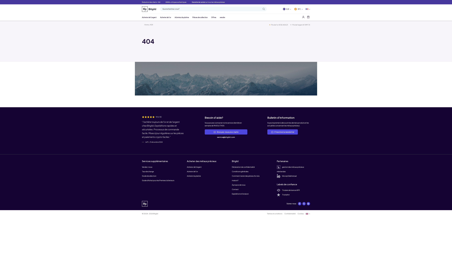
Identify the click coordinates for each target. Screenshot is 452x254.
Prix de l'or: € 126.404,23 (279, 25)
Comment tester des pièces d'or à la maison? (245, 178)
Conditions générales (240, 171)
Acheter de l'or (165, 17)
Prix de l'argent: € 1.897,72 (301, 25)
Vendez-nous (147, 167)
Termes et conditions (274, 214)
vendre (222, 17)
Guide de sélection (149, 176)
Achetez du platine (182, 17)
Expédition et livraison (240, 194)
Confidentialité (290, 214)
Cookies (301, 214)
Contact (235, 189)
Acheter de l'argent (149, 17)
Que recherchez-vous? (170, 9)
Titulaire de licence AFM (291, 190)
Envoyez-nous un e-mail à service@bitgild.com (227, 134)
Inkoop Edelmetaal (289, 176)
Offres (213, 17)
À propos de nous (238, 185)
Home (146, 25)
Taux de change (148, 171)
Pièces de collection (200, 17)
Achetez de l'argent (194, 167)
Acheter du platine (194, 176)
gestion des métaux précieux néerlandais (290, 169)
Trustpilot (286, 195)
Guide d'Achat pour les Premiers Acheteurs (158, 180)
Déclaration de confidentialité (243, 167)
